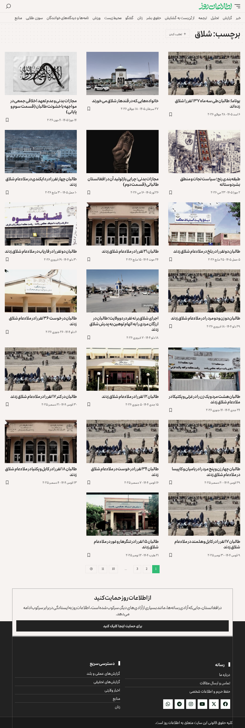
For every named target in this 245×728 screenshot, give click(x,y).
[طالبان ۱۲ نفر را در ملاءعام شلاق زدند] (122, 369)
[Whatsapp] (168, 704)
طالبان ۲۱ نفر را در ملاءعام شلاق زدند (130, 251)
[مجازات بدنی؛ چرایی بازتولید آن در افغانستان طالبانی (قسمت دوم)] (122, 151)
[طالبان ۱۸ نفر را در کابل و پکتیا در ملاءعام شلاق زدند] (41, 441)
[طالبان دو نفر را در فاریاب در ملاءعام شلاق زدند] (41, 224)
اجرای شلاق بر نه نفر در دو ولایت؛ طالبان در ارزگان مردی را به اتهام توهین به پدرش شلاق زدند (124, 323)
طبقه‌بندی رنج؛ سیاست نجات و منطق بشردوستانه (210, 181)
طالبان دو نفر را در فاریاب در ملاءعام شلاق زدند (41, 251)
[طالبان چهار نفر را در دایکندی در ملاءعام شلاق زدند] (41, 151)
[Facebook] (225, 704)
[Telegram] (179, 704)
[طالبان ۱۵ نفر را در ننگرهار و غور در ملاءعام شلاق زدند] (122, 514)
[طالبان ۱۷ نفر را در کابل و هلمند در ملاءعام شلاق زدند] (204, 514)
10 (113, 569)
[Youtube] (202, 704)
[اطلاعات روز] (215, 6)
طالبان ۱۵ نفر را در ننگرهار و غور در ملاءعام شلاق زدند (126, 544)
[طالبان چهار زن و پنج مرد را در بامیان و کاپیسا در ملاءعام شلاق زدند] (204, 441)
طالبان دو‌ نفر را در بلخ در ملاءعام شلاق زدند (206, 251)
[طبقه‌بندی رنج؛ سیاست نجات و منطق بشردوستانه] (204, 151)
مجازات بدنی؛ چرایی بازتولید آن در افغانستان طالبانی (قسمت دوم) (123, 181)
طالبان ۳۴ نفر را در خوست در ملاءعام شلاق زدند (125, 471)
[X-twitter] (214, 704)
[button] (236, 6)
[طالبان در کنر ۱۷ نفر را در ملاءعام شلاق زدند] (41, 369)
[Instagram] (191, 704)
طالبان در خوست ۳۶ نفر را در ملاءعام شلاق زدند (43, 320)
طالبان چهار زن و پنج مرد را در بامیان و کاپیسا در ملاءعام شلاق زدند (206, 471)
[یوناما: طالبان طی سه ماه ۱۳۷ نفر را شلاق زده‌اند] (204, 73)
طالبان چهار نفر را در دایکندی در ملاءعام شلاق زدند (41, 181)
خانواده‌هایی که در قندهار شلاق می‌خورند (125, 100)
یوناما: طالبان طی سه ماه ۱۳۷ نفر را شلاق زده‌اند (207, 103)
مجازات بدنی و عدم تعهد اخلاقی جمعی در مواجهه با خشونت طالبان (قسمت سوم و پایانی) (43, 106)
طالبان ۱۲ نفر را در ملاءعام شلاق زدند (130, 396)
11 (103, 569)
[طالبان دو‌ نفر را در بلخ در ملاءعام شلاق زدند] (204, 224)
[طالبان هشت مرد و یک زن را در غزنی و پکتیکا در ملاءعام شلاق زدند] (204, 369)
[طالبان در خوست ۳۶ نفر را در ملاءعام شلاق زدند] (41, 291)
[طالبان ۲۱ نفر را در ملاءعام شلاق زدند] (122, 224)
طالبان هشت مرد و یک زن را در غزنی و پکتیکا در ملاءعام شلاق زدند (204, 399)
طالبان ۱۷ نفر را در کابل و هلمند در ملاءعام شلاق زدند (207, 544)
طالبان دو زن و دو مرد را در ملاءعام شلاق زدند (205, 318)
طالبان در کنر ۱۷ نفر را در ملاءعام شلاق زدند (43, 396)
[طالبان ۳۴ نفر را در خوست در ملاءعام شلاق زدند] (122, 441)
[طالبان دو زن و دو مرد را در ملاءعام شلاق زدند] (204, 291)
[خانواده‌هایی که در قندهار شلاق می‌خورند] (122, 73)
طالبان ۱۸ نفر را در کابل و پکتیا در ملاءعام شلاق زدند (41, 471)
